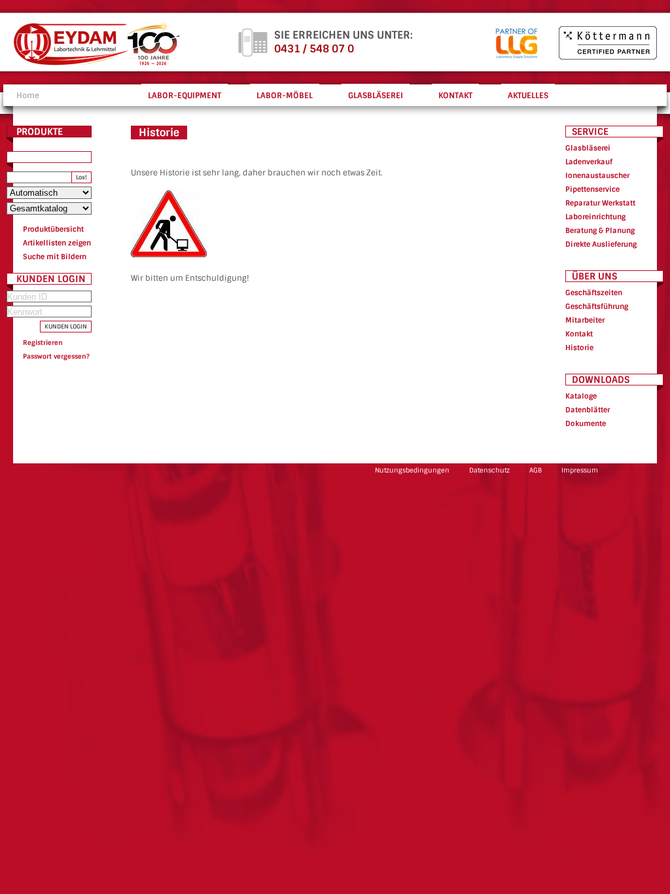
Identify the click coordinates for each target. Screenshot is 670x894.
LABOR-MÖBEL (284, 95)
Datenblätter (587, 409)
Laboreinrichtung (595, 216)
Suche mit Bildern (54, 256)
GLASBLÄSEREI (375, 95)
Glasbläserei (587, 147)
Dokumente (585, 423)
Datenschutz (489, 470)
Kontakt (579, 333)
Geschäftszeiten (593, 292)
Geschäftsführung (596, 306)
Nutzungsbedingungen (412, 470)
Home (27, 95)
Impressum (579, 470)
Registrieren (43, 342)
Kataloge (581, 396)
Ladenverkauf (588, 161)
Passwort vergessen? (56, 356)
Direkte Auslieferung (601, 244)
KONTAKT (455, 95)
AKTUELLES (528, 95)
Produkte (39, 131)
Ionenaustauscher (597, 175)
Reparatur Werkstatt (600, 202)
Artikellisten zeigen (57, 242)
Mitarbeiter (585, 320)
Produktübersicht (53, 229)
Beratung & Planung (600, 230)
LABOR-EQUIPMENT (184, 95)
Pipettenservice (592, 189)
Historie (579, 347)
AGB (535, 470)
